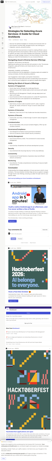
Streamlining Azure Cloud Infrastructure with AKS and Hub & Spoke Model (24, 343)
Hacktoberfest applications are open (19, 432)
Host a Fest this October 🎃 (19, 292)
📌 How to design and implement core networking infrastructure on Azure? (24, 337)
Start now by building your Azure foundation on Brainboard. (24, 178)
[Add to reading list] (3, 44)
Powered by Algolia (30, 1)
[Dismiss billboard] (50, 442)
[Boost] (3, 48)
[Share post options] (2, 53)
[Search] (6, 2)
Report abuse (33, 242)
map (25, 39)
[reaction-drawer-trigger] (2, 34)
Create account (46, 1)
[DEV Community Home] (2, 2)
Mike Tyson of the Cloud (17, 26)
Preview (20, 238)
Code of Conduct (24, 242)
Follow (28, 313)
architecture (15, 39)
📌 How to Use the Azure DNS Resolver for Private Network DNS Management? (25, 332)
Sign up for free (28, 323)
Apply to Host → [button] (13, 301)
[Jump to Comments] (3, 39)
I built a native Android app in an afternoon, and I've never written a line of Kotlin (27, 208)
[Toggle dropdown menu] (48, 182)
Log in (38, 1)
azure (21, 39)
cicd (10, 39)
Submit (13, 238)
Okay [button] (3, 458)
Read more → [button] (12, 221)
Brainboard (28, 26)
